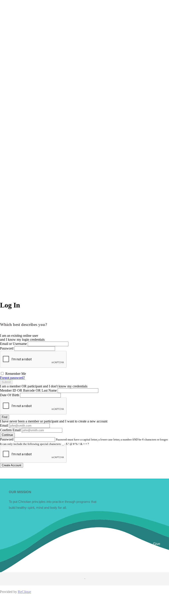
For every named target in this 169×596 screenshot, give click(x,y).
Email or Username (13, 344)
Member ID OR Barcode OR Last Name (28, 390)
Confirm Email (10, 430)
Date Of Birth (9, 395)
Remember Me (15, 374)
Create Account (11, 465)
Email (4, 425)
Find (4, 417)
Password (6, 348)
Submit (6, 382)
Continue (7, 435)
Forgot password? (12, 377)
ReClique (24, 592)
